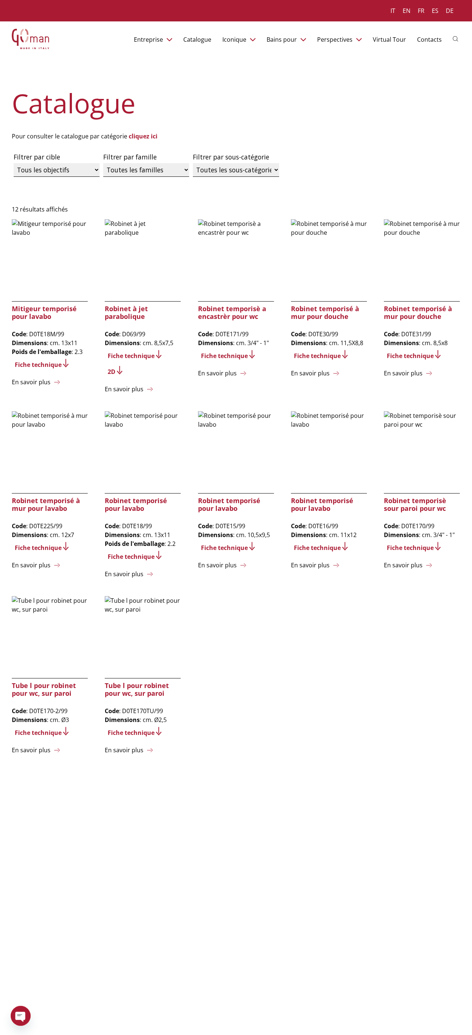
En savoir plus (31, 382)
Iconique (234, 39)
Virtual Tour (389, 39)
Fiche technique (38, 365)
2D (111, 372)
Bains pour (282, 39)
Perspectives (335, 39)
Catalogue (197, 39)
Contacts (429, 39)
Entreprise (148, 39)
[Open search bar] (456, 38)
